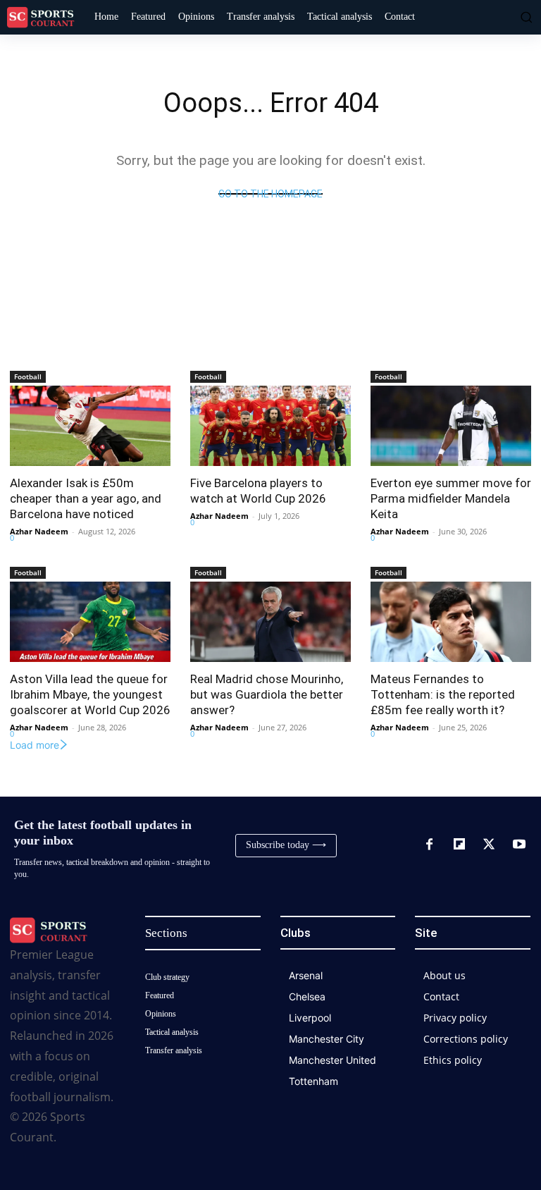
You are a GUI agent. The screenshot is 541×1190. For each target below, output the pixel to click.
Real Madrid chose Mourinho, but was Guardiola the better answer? (266, 694)
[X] (489, 845)
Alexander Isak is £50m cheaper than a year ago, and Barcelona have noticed (85, 498)
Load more (34, 745)
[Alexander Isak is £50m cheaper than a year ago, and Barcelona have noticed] (90, 426)
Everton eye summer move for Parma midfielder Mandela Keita (451, 498)
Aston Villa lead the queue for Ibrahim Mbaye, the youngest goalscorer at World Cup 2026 (90, 694)
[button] (524, 17)
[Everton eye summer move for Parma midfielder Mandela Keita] (451, 426)
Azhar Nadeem (39, 531)
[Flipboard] (459, 845)
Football (28, 376)
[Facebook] (429, 845)
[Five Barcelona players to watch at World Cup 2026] (270, 426)
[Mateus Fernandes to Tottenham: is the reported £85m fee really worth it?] (451, 622)
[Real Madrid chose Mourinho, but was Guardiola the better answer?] (270, 622)
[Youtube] (519, 845)
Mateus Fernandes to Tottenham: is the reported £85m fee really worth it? (443, 694)
